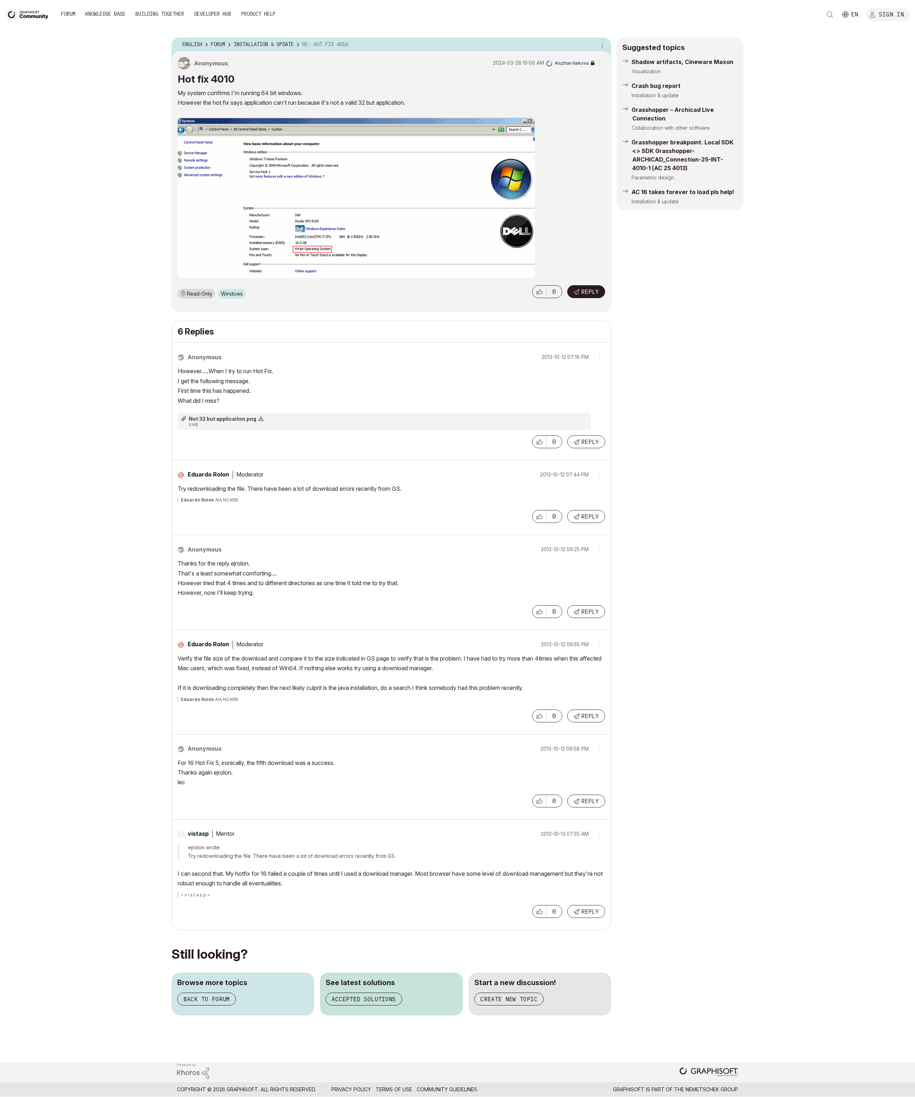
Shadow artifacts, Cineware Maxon (682, 61)
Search (830, 14)
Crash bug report (656, 85)
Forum (68, 14)
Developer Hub (212, 14)
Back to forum (206, 999)
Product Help (258, 14)
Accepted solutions (364, 999)
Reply (590, 291)
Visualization (646, 71)
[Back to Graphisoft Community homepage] (29, 14)
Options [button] (601, 45)
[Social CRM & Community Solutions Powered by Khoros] (193, 1070)
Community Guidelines (447, 1089)
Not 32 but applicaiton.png (222, 419)
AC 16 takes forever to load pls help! (683, 192)
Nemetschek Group (712, 1089)
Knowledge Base (105, 14)
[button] (539, 292)
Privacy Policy (351, 1089)
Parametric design (653, 177)
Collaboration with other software (671, 128)
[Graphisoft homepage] (708, 1072)
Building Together (159, 14)
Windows (232, 294)
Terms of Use (394, 1089)
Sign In (891, 14)
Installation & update (655, 95)
